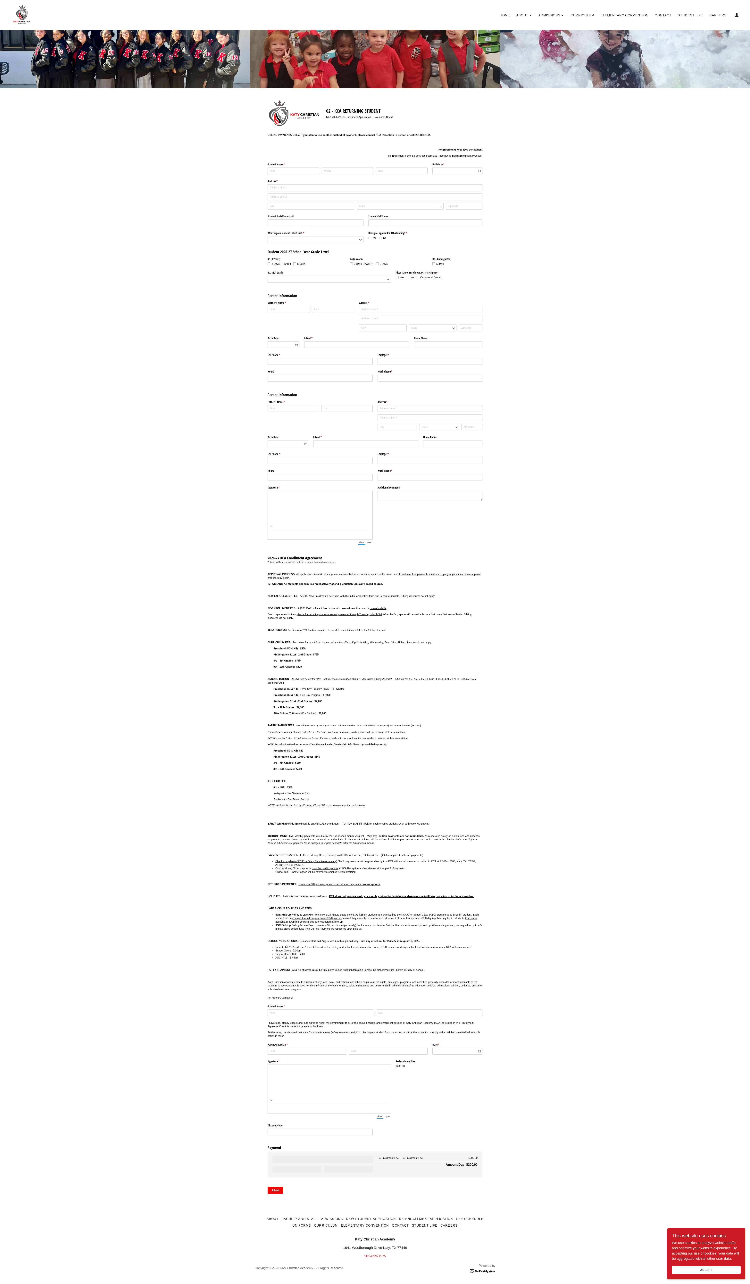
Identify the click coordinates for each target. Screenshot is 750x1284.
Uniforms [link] (301, 1225)
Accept (706, 1270)
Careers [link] (718, 15)
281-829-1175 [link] (375, 1256)
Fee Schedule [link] (470, 1219)
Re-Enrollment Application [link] (426, 1219)
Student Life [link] (690, 15)
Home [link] (505, 15)
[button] (524, 15)
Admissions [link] (332, 1219)
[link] (21, 15)
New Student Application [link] (371, 1219)
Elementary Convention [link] (625, 15)
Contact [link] (663, 15)
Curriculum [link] (582, 15)
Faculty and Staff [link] (300, 1219)
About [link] (273, 1219)
